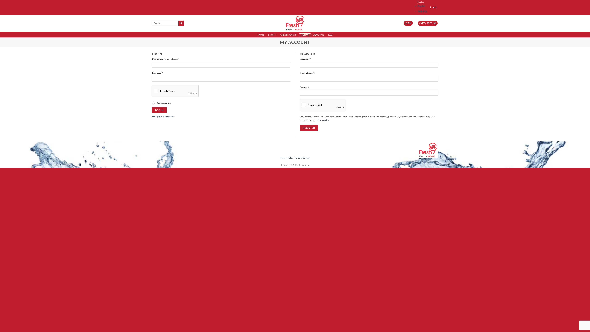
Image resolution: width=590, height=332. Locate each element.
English (420, 2)
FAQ (330, 34)
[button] (428, 23)
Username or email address (170, 58)
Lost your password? (163, 116)
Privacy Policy (287, 158)
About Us (318, 34)
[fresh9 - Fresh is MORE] (295, 23)
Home (261, 34)
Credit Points (288, 34)
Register (309, 127)
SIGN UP (305, 34)
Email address (311, 72)
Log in (159, 110)
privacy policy (322, 120)
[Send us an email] (433, 7)
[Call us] (436, 7)
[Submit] (181, 23)
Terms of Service (302, 158)
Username (309, 58)
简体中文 (422, 11)
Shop (271, 34)
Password (161, 72)
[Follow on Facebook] (430, 7)
